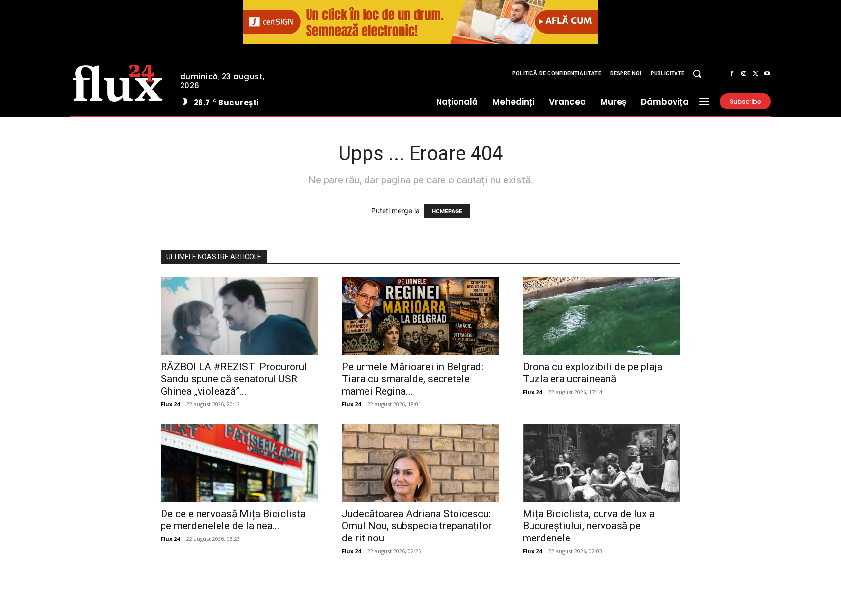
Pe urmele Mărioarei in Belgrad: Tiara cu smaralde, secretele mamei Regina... (412, 379)
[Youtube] (767, 74)
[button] (697, 73)
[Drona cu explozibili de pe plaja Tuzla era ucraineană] (601, 316)
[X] (755, 74)
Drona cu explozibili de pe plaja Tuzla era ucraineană (592, 373)
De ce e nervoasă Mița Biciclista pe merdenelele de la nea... (233, 520)
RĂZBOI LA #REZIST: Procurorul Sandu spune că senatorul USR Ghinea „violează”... (234, 379)
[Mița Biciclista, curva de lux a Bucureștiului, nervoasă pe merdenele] (601, 463)
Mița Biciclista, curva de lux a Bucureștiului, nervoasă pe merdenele (589, 526)
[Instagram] (744, 74)
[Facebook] (732, 74)
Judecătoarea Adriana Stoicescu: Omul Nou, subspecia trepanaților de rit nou (417, 526)
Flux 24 (170, 404)
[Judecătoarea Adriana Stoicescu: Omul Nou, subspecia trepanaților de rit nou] (420, 463)
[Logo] (117, 82)
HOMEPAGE (447, 211)
